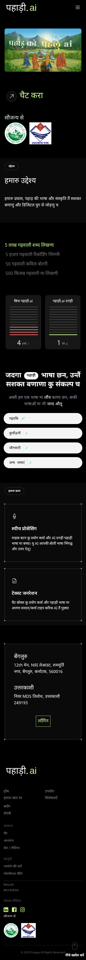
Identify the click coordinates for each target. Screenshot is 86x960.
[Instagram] (22, 909)
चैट (5, 833)
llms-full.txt (11, 890)
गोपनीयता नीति (13, 874)
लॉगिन (43, 721)
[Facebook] (14, 909)
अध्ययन (9, 841)
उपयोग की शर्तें (13, 866)
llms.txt (9, 885)
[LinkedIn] (6, 909)
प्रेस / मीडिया (12, 848)
